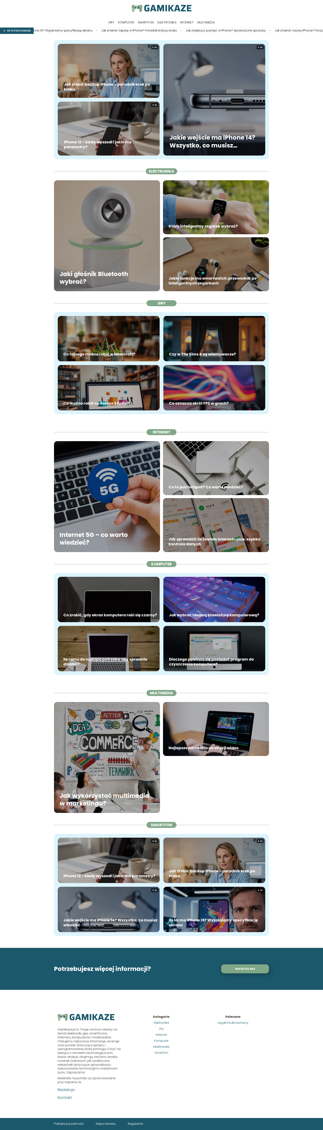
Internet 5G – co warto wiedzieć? (94, 538)
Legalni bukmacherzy (233, 1023)
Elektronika (167, 22)
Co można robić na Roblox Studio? (96, 403)
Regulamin (135, 1124)
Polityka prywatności (69, 1124)
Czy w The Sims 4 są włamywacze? (202, 354)
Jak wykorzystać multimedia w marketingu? (104, 799)
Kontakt (65, 1097)
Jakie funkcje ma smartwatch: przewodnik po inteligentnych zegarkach (213, 281)
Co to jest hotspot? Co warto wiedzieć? (206, 487)
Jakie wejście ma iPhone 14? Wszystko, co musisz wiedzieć (212, 141)
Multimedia (206, 22)
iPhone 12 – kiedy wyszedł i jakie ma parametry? (98, 144)
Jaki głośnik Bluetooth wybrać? (94, 277)
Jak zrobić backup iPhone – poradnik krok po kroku (107, 87)
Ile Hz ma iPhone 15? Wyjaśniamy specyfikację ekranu (213, 922)
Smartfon (146, 22)
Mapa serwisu (106, 1124)
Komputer (126, 22)
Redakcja (66, 1089)
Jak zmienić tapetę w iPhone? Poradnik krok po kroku (61, 31)
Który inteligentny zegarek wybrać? (203, 226)
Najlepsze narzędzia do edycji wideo (204, 747)
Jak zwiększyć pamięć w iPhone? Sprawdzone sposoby (148, 31)
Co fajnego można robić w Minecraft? (99, 354)
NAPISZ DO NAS (245, 969)
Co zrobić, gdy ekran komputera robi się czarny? (110, 615)
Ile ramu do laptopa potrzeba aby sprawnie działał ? (105, 662)
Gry (111, 22)
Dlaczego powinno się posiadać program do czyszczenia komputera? (211, 662)
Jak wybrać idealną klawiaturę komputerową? (214, 615)
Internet (187, 22)
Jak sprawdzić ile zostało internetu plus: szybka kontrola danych (214, 541)
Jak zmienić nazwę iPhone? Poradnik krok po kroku (233, 31)
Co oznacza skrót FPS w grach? (199, 403)
